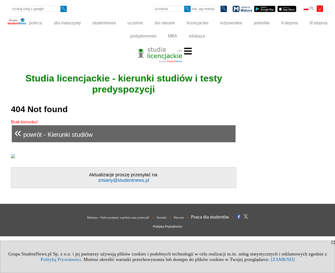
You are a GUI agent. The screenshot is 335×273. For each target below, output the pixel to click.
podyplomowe (143, 36)
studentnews (104, 23)
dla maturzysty (67, 23)
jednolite (262, 23)
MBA (172, 36)
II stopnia (289, 23)
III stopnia (318, 23)
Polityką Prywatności (61, 259)
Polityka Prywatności (167, 226)
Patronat (179, 217)
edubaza (197, 36)
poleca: (35, 23)
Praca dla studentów (210, 217)
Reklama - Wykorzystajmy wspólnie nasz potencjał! (118, 217)
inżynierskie (231, 23)
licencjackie (198, 23)
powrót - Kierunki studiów (53, 132)
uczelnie (135, 23)
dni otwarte (165, 23)
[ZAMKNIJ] (283, 259)
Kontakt (161, 217)
